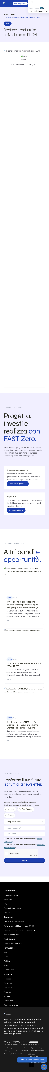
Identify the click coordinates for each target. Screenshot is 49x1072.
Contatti (7, 913)
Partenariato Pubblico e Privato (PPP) (19, 926)
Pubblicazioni (9, 970)
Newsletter (8, 899)
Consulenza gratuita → (17, 484)
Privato (11, 815)
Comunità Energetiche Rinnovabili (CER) (20, 930)
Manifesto (8, 988)
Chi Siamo (8, 983)
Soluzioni (7, 992)
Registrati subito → (16, 510)
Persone (7, 996)
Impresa (11, 809)
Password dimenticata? (34, 8)
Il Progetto (8, 979)
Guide (6, 957)
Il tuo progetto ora (11, 895)
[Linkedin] (32, 1065)
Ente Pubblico (27, 809)
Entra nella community (13, 908)
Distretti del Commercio (13, 943)
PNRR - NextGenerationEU (14, 922)
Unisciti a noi (9, 1001)
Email (30, 1)
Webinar (7, 961)
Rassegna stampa (11, 1005)
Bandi (13, 14)
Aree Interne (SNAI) (11, 935)
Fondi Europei (9, 939)
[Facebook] (30, 1065)
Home (6, 14)
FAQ (5, 904)
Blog (5, 952)
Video (6, 965)
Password (31, 5)
